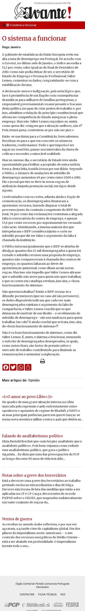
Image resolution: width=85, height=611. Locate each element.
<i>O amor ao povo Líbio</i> (27, 396)
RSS (62, 594)
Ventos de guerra (17, 519)
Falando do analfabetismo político (32, 436)
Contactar (27, 594)
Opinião (34, 380)
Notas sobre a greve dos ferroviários (34, 475)
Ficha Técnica (47, 594)
